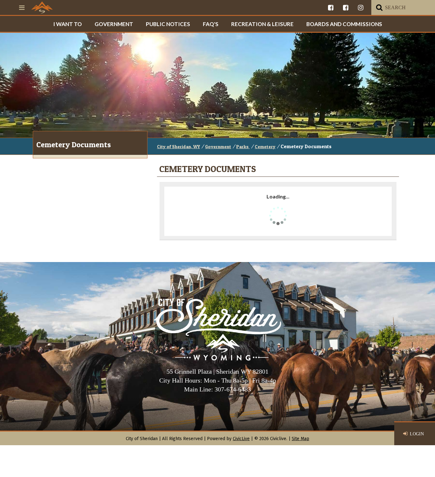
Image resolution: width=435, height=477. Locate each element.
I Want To (67, 24)
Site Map (300, 438)
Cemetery (265, 146)
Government (114, 24)
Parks (243, 146)
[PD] (345, 7)
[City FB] (330, 7)
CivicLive (241, 438)
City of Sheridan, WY (178, 146)
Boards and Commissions (344, 24)
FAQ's (210, 24)
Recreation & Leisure (262, 24)
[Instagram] (360, 7)
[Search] (379, 7)
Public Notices (168, 24)
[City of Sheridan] (42, 7)
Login (417, 434)
